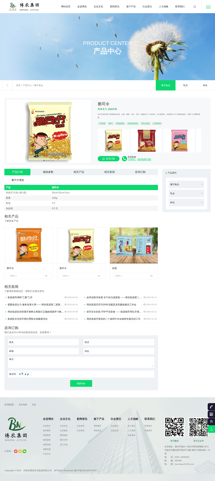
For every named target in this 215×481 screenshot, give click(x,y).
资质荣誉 (47, 435)
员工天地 (64, 444)
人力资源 (131, 430)
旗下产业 (131, 6)
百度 (34, 404)
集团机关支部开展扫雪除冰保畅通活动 (27, 319)
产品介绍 (17, 172)
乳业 (185, 85)
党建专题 (47, 449)
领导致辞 (47, 430)
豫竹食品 (38, 85)
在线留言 (148, 430)
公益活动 (114, 430)
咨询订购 (110, 158)
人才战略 (163, 6)
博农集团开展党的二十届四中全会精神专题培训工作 (113, 319)
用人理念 (131, 426)
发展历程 (47, 444)
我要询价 (81, 383)
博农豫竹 (97, 426)
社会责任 (147, 6)
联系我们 (180, 6)
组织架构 (47, 440)
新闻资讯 (114, 6)
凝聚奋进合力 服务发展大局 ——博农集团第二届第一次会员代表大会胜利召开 (48, 304)
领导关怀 (64, 440)
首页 (18, 85)
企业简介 (47, 426)
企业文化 (98, 6)
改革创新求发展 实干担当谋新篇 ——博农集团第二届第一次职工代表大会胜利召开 (129, 297)
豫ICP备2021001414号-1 (86, 470)
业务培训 (131, 435)
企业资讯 (80, 426)
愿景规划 (64, 435)
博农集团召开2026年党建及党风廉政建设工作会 (111, 304)
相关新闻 (109, 172)
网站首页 (65, 6)
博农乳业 (97, 430)
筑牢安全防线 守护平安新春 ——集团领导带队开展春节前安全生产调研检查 (126, 311)
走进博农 (82, 6)
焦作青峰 (23, 404)
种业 (205, 85)
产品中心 (27, 85)
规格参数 (48, 172)
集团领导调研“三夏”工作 (20, 297)
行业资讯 (80, 430)
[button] (44, 160)
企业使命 (64, 430)
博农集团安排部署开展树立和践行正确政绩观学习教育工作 (38, 311)
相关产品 (79, 172)
